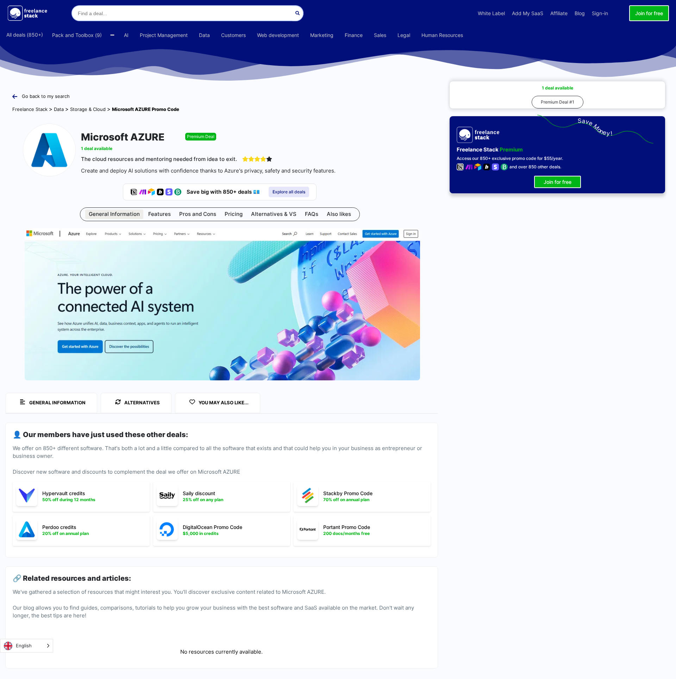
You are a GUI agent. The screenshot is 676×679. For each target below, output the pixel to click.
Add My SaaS (527, 13)
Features (159, 214)
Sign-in (600, 13)
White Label (491, 13)
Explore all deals (289, 191)
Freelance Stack (30, 109)
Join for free (649, 13)
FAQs (311, 214)
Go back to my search (46, 96)
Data (59, 109)
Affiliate (559, 13)
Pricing (234, 214)
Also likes (339, 214)
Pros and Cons (197, 214)
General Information (114, 214)
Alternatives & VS (273, 214)
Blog (580, 13)
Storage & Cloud (88, 109)
